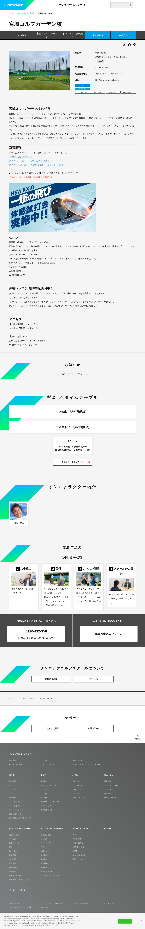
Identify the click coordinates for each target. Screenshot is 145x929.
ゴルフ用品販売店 (16, 802)
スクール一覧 (46, 843)
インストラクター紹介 (72, 35)
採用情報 (12, 863)
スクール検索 (14, 843)
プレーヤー (13, 789)
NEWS (75, 835)
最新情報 (12, 760)
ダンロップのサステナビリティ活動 (86, 764)
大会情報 (44, 855)
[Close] (141, 920)
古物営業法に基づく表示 (18, 818)
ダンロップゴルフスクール (20, 829)
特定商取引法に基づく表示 (19, 880)
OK (125, 921)
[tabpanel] (39, 70)
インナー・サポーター (18, 890)
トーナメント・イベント (50, 802)
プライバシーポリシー (52, 925)
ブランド (44, 760)
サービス (12, 785)
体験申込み (98, 35)
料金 (10, 847)
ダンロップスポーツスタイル (21, 754)
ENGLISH (44, 907)
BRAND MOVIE (78, 847)
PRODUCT (76, 839)
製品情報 (12, 798)
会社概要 (12, 859)
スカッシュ (108, 775)
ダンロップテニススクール (52, 829)
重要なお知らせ (78, 760)
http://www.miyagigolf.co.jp (107, 80)
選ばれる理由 (14, 835)
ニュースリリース (47, 764)
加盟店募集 (13, 867)
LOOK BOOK (77, 843)
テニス (43, 775)
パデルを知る (77, 785)
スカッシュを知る (111, 785)
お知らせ (21, 35)
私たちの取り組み (16, 764)
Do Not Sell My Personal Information (103, 921)
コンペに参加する (16, 806)
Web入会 (123, 35)
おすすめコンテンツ (48, 785)
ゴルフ (11, 775)
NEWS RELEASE (79, 855)
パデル (75, 775)
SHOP (74, 851)
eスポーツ (108, 829)
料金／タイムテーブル (47, 35)
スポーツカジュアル (80, 829)
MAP (101, 61)
